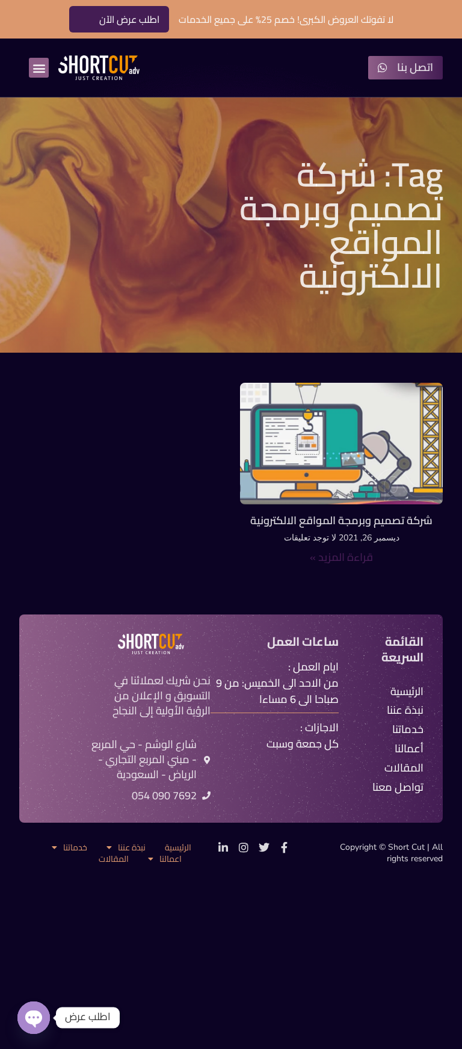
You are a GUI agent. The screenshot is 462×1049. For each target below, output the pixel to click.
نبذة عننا (132, 847)
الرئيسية (178, 847)
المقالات (114, 859)
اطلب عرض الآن (129, 19)
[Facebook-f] (284, 847)
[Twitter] (264, 847)
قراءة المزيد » (341, 557)
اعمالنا (170, 859)
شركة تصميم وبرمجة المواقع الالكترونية (341, 520)
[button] (39, 68)
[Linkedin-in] (223, 847)
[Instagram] (243, 847)
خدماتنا (75, 847)
